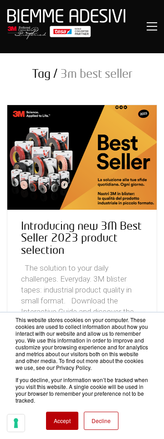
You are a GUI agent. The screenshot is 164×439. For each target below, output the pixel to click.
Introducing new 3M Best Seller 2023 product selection (81, 238)
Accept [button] (62, 420)
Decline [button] (101, 420)
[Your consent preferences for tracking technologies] (16, 423)
